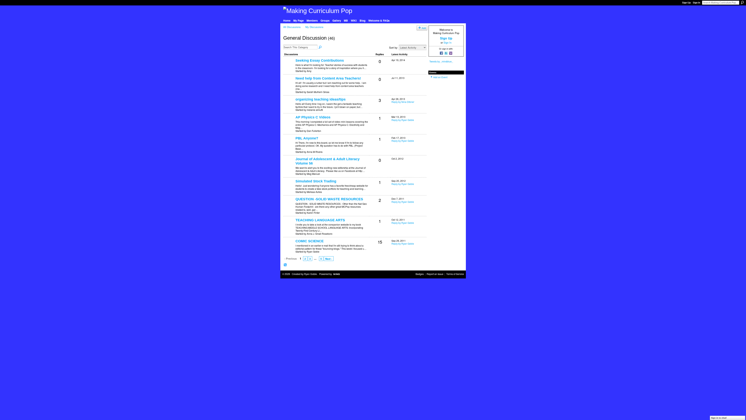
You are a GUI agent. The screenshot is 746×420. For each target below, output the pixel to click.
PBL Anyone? (306, 138)
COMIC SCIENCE (309, 241)
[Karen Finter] (289, 205)
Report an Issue (435, 274)
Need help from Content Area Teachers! (328, 78)
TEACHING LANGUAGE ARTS (320, 220)
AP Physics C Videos (312, 117)
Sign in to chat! (719, 418)
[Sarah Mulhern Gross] (289, 84)
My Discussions (314, 27)
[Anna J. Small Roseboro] (289, 226)
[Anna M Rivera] (289, 144)
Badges (420, 274)
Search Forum (320, 47)
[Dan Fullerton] (289, 123)
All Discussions (292, 27)
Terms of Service (455, 274)
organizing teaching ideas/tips (320, 99)
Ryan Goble (310, 274)
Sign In (696, 2)
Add (424, 28)
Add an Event (440, 77)
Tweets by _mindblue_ (441, 61)
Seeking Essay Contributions (319, 60)
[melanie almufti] (289, 105)
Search (742, 2)
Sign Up (686, 2)
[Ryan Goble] (289, 247)
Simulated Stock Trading (315, 181)
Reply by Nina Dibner (402, 101)
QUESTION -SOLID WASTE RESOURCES (329, 199)
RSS (285, 265)
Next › (328, 259)
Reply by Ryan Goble (402, 120)
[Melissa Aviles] (289, 187)
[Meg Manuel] (289, 165)
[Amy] (289, 66)
